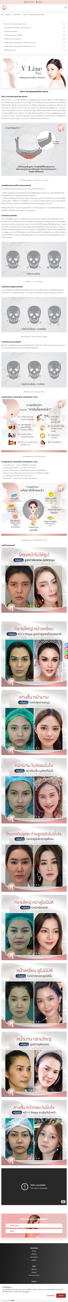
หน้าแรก (34, 1251)
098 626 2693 (14, 1226)
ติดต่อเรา (34, 1260)
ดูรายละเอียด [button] (51, 1295)
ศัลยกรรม (8, 15)
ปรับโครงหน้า (17, 15)
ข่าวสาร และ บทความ (34, 1275)
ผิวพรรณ (34, 1272)
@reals (12, 1231)
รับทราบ (61, 1295)
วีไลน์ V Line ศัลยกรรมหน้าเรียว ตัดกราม (34, 15)
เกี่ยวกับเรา (34, 1254)
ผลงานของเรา (34, 1257)
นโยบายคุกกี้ (25, 1292)
